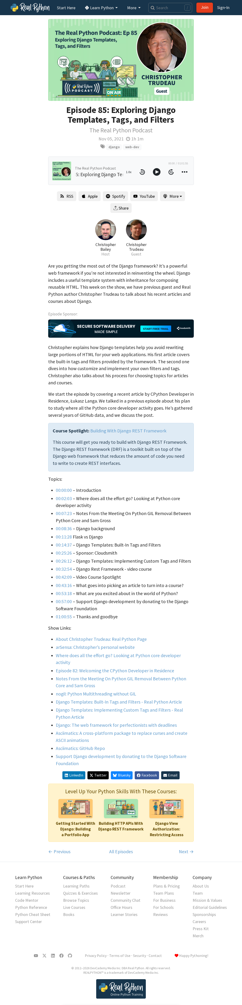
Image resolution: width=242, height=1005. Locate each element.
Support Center (28, 921)
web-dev (132, 147)
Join (204, 7)
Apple (93, 196)
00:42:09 (64, 577)
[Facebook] (61, 955)
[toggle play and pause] (157, 172)
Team (198, 893)
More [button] (132, 7)
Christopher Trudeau (136, 247)
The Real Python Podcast (121, 130)
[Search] (151, 7)
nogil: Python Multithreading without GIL (96, 694)
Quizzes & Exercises (80, 893)
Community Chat (125, 900)
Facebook (149, 775)
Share (124, 208)
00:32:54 (64, 569)
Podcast (118, 886)
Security (139, 955)
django (114, 147)
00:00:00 (64, 490)
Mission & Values (207, 900)
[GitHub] (70, 955)
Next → (186, 851)
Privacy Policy (96, 955)
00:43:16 (64, 585)
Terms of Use (119, 955)
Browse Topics (76, 900)
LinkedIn (76, 775)
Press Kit (201, 928)
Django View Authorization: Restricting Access (166, 829)
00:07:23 (64, 513)
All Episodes (121, 851)
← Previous (59, 851)
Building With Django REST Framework (128, 431)
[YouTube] (36, 955)
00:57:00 (64, 601)
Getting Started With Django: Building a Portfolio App (75, 829)
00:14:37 (64, 545)
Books (68, 914)
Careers (199, 921)
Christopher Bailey (105, 247)
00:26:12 (64, 561)
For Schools (163, 907)
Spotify (118, 196)
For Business (164, 900)
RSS (69, 196)
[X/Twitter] (44, 955)
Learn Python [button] (102, 7)
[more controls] (184, 172)
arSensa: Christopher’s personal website (95, 647)
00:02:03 (64, 498)
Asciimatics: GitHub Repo (80, 748)
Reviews (160, 914)
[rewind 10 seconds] (142, 172)
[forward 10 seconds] (171, 172)
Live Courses (74, 907)
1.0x (128, 172)
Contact (155, 955)
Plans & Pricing (166, 886)
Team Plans (163, 893)
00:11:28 (64, 537)
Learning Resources (32, 893)
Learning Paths (76, 886)
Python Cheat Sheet (32, 914)
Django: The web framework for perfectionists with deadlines (116, 725)
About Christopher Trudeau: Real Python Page (101, 639)
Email (172, 775)
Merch (198, 935)
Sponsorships (204, 914)
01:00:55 (64, 616)
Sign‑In (223, 7)
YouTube (147, 196)
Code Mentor (26, 900)
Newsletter (120, 893)
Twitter (100, 775)
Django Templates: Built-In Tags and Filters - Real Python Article (119, 702)
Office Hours (121, 907)
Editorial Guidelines (210, 907)
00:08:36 (64, 528)
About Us (201, 886)
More (174, 196)
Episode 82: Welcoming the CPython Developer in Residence (115, 670)
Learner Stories (124, 914)
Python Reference (31, 907)
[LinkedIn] (53, 955)
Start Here (66, 7)
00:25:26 (64, 553)
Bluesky (124, 775)
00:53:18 (64, 593)
